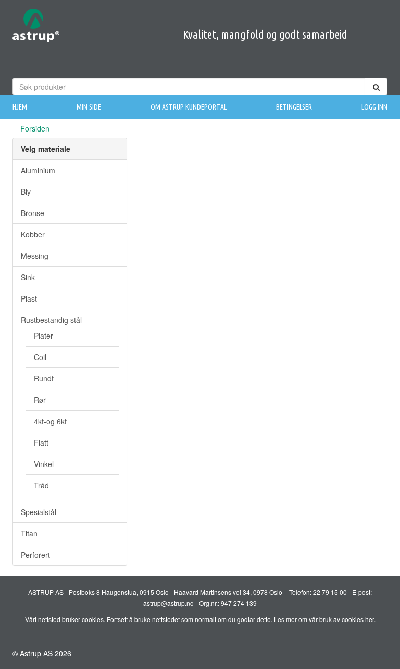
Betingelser (294, 107)
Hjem (19, 107)
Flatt (41, 442)
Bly (26, 191)
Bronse (32, 213)
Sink (28, 277)
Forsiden (34, 128)
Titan (29, 533)
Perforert (35, 554)
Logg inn (374, 107)
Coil (40, 357)
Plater (43, 335)
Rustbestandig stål (51, 320)
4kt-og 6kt (50, 421)
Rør (40, 400)
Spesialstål (38, 512)
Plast (29, 298)
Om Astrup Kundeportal (189, 107)
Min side (89, 107)
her (369, 619)
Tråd (41, 485)
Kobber (33, 234)
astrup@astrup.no (168, 603)
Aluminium (38, 170)
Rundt (44, 378)
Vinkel (44, 464)
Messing (34, 255)
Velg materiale (45, 149)
